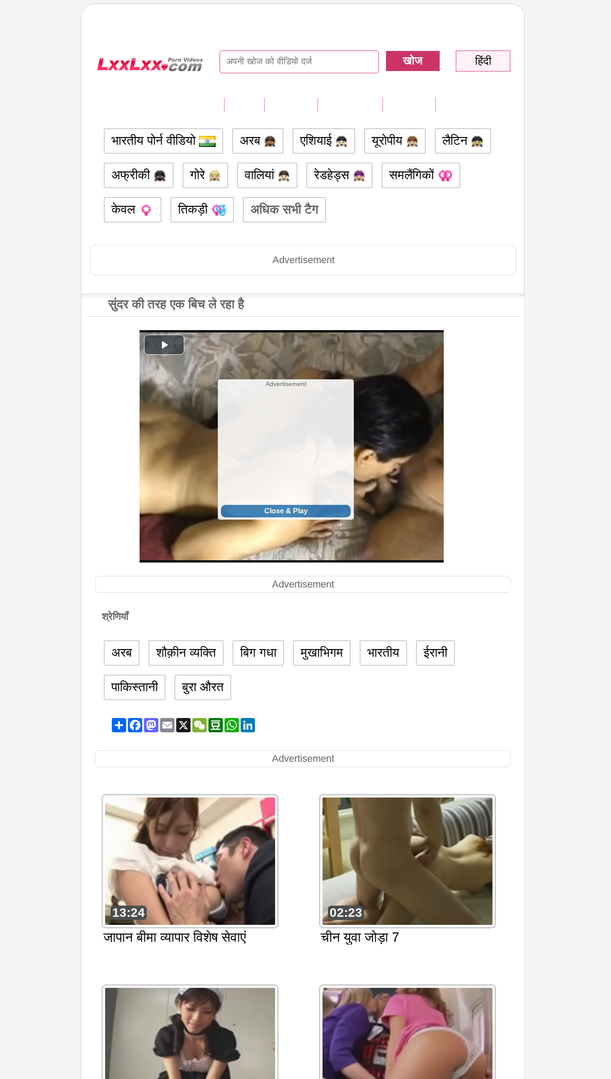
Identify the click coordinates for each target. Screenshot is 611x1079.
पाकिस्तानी (134, 687)
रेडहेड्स (333, 175)
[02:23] (407, 860)
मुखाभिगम (322, 652)
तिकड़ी (194, 209)
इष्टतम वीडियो (350, 104)
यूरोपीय (389, 140)
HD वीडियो (462, 104)
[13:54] (190, 1050)
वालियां (261, 175)
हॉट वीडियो (409, 104)
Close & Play (286, 511)
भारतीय (383, 652)
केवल (125, 209)
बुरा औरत (203, 687)
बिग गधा (258, 652)
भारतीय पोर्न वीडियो (155, 140)
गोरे (199, 175)
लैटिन (456, 140)
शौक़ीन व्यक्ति (186, 652)
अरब (252, 140)
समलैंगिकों (413, 175)
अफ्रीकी (132, 175)
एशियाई (317, 140)
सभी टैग (244, 104)
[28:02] (407, 1050)
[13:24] (190, 860)
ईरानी (435, 652)
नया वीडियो (291, 104)
